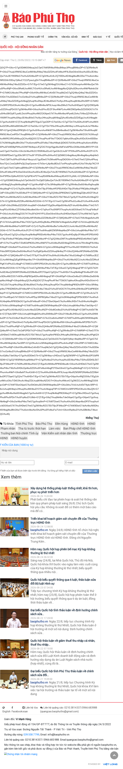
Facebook (17, 711)
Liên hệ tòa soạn (30, 709)
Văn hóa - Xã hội (70, 37)
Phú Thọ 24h (17, 37)
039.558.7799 (31, 734)
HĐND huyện (19, 438)
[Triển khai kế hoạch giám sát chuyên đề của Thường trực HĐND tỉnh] (14, 527)
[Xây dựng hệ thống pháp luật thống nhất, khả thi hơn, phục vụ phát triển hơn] (14, 496)
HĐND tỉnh (77, 423)
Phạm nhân (8, 428)
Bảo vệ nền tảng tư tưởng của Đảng (59, 52)
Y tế (108, 37)
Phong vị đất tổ (36, 37)
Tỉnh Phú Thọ (24, 423)
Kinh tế (85, 37)
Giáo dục (97, 37)
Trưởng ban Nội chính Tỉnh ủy (19, 433)
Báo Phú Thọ (44, 423)
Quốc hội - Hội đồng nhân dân (21, 47)
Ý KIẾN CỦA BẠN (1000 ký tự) (16, 444)
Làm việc (54, 428)
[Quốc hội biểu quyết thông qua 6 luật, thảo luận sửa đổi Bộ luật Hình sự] (14, 588)
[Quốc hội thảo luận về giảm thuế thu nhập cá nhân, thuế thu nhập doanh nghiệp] (14, 649)
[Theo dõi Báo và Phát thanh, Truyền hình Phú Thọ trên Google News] (62, 60)
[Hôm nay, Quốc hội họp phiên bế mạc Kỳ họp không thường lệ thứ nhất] (14, 557)
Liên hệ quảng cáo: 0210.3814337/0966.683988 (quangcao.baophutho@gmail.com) (68, 709)
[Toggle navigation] (5, 6)
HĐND (91, 423)
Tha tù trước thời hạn (32, 428)
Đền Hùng (61, 423)
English (6, 711)
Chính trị (52, 37)
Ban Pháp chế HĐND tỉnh (79, 428)
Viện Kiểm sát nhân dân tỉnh (59, 433)
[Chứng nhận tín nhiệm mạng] (20, 754)
